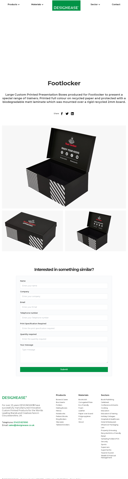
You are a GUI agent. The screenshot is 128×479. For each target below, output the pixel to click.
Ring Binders (61, 419)
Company (24, 292)
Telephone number (29, 313)
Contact (116, 4)
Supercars (105, 447)
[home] (66, 5)
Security (104, 442)
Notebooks (60, 414)
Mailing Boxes (61, 408)
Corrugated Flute (85, 402)
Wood (81, 422)
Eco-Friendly (83, 405)
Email (22, 302)
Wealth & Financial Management (108, 457)
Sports (103, 444)
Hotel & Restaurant (108, 422)
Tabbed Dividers (62, 425)
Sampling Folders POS (110, 439)
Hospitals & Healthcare (110, 419)
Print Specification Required (33, 324)
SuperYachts (106, 450)
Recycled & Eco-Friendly (111, 433)
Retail (103, 436)
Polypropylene (84, 416)
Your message (26, 345)
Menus (58, 411)
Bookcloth (82, 399)
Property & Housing (109, 430)
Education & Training (109, 414)
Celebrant (105, 402)
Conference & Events (109, 405)
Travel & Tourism (107, 453)
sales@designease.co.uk (21, 425)
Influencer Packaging (109, 425)
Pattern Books (62, 416)
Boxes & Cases (62, 399)
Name (23, 281)
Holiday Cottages (108, 416)
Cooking (104, 408)
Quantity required (28, 334)
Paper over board (85, 414)
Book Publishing (107, 399)
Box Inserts (60, 402)
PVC (80, 419)
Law (102, 427)
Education (105, 411)
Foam (80, 408)
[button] (13, 4)
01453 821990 (21, 422)
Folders (59, 405)
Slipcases (60, 422)
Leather (81, 411)
